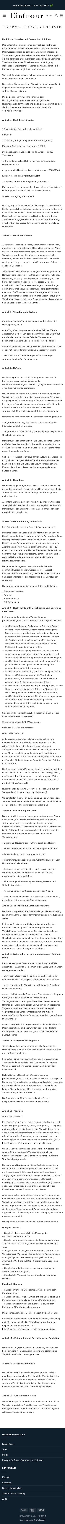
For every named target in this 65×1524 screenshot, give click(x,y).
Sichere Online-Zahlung (13, 1493)
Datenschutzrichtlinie (12, 1488)
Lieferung (6, 1482)
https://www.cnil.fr (39, 792)
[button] (4, 15)
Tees (4, 1449)
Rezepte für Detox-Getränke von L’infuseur (22, 1460)
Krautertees (7, 1444)
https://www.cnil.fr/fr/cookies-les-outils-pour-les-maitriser (28, 1329)
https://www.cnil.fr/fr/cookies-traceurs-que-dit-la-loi (26, 1143)
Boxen (5, 1455)
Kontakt (6, 1477)
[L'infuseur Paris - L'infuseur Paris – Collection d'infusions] (27, 15)
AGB (4, 1499)
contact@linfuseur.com (29, 176)
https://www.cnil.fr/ (27, 78)
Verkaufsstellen (27, 1516)
